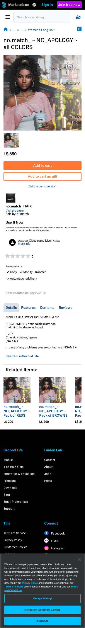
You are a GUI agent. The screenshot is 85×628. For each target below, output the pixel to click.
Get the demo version (42, 186)
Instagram (57, 548)
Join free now (69, 5)
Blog (6, 494)
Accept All (42, 621)
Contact (49, 460)
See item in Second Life (22, 356)
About (48, 466)
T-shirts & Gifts (13, 466)
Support (8, 508)
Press (48, 480)
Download (10, 487)
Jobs (47, 473)
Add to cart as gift (42, 176)
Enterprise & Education (19, 473)
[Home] (5, 29)
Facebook (57, 533)
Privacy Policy (12, 540)
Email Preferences (15, 501)
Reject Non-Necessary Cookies (42, 609)
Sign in (47, 5)
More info (24, 243)
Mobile (8, 460)
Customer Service (15, 547)
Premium (9, 480)
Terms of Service (14, 533)
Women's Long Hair (41, 30)
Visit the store (15, 210)
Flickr (54, 541)
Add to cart (42, 165)
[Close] (80, 559)
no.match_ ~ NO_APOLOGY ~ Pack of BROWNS (53, 411)
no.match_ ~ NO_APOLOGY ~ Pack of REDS (16, 411)
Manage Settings (42, 598)
